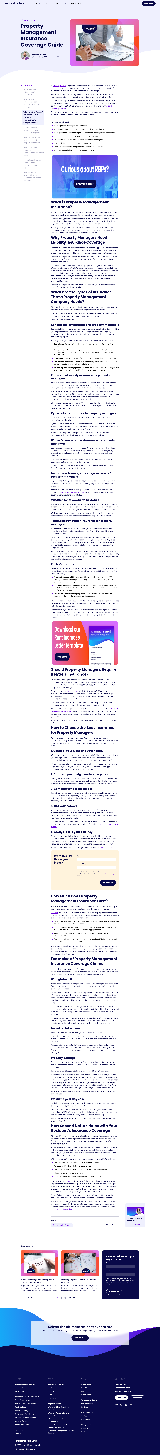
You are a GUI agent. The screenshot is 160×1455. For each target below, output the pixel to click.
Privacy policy (20, 1449)
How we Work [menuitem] (86, 1388)
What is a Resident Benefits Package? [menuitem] (58, 1414)
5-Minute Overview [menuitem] (122, 1388)
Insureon (54, 913)
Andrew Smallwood (40, 54)
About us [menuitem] (85, 1384)
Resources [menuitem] (52, 1398)
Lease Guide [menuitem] (19, 1388)
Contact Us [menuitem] (119, 1384)
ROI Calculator (76, 3)
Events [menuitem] (50, 1395)
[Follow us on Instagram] (121, 1405)
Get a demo (148, 3)
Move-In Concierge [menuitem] (22, 1421)
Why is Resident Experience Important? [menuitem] (58, 1408)
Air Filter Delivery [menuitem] (21, 1411)
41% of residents (71, 691)
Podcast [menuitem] (51, 1391)
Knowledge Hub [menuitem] (54, 1384)
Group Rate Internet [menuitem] (22, 1400)
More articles (111, 1225)
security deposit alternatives (72, 492)
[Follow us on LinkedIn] (126, 1405)
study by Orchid (59, 85)
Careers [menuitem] (84, 1391)
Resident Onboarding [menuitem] (23, 1384)
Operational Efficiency (61, 1225)
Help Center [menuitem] (85, 1419)
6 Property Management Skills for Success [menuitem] (61, 1432)
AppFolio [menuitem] (84, 1428)
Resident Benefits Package (62, 1209)
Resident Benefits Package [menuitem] (26, 1397)
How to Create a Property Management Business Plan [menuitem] (59, 1426)
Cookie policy (30, 1449)
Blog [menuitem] (50, 1388)
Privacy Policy (109, 874)
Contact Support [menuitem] (87, 1416)
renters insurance (104, 847)
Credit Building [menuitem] (20, 1407)
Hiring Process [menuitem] (86, 1395)
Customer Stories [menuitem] (88, 1404)
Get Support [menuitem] (86, 1412)
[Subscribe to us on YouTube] (116, 1405)
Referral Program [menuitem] (122, 1391)
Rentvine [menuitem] (84, 1432)
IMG (68, 1181)
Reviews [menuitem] (84, 1407)
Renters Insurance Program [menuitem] (25, 1404)
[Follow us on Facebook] (131, 1405)
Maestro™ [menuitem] (18, 1433)
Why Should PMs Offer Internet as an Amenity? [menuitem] (61, 1420)
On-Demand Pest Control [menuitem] (24, 1414)
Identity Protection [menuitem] (22, 1425)
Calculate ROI (137, 1398)
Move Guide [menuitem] (19, 1391)
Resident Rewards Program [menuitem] (25, 1418)
